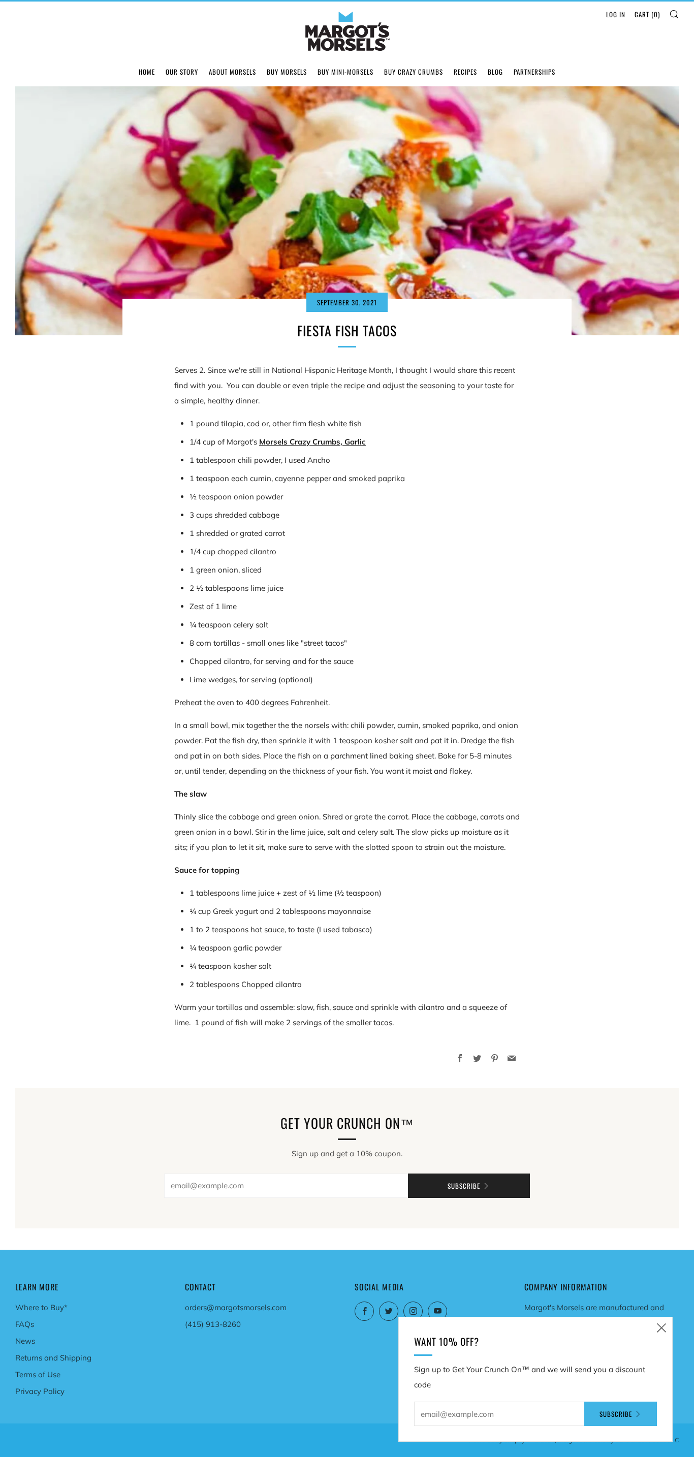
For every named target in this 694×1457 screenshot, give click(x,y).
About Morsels (232, 72)
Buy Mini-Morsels (345, 72)
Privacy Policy (40, 1391)
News (25, 1341)
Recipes (465, 72)
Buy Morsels (287, 72)
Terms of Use (37, 1374)
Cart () (647, 14)
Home (147, 72)
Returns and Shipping (53, 1358)
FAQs (24, 1324)
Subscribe (464, 1186)
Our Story (182, 72)
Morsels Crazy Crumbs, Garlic (312, 442)
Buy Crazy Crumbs (413, 72)
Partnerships (534, 72)
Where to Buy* (41, 1307)
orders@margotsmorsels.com (236, 1307)
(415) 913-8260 (213, 1324)
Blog (495, 72)
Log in (615, 14)
